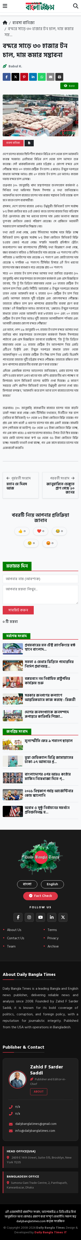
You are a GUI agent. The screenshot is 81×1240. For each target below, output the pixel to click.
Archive (53, 946)
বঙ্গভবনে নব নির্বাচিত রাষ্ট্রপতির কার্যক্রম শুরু (47, 681)
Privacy (52, 938)
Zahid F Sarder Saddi (46, 1070)
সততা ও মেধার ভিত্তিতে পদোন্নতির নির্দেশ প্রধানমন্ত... (49, 664)
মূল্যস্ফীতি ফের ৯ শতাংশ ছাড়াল (49, 741)
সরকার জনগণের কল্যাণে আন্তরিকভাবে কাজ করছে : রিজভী (50, 697)
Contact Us (15, 938)
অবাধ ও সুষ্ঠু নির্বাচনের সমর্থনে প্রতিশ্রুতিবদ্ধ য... (47, 810)
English (52, 884)
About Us (14, 930)
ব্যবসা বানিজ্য (23, 23)
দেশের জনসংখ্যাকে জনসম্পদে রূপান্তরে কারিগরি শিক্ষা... (47, 714)
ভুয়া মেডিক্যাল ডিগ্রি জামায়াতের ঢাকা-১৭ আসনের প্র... (49, 760)
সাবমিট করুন (18, 610)
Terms (52, 930)
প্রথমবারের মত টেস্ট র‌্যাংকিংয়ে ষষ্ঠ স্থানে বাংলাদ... (50, 647)
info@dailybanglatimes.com (35, 1131)
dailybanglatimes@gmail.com (35, 1124)
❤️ (40, 531)
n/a (17, 1106)
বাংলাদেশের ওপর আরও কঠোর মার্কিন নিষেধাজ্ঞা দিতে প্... (48, 776)
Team (11, 946)
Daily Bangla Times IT (50, 1232)
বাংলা (27, 884)
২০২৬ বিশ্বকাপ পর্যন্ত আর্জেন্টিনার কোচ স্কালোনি (49, 793)
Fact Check (42, 896)
